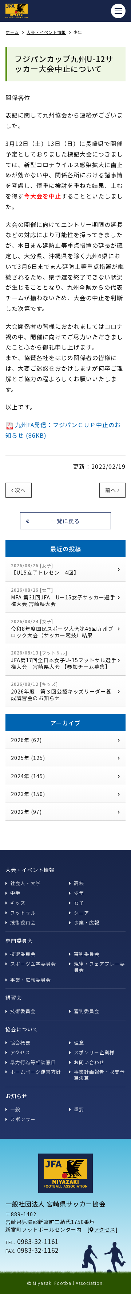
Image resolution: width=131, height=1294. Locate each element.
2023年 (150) (28, 793)
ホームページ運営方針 (35, 1071)
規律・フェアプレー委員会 (99, 966)
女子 (79, 902)
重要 (79, 1109)
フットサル (23, 912)
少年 (79, 892)
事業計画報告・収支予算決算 (99, 1074)
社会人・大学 (25, 883)
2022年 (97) (26, 811)
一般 (15, 1109)
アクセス (20, 1052)
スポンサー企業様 (94, 1052)
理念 (79, 1042)
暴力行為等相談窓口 (33, 1062)
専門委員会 (19, 940)
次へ (20, 490)
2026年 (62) (26, 739)
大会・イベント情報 (46, 32)
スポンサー (23, 1119)
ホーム (12, 32)
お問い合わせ (89, 1062)
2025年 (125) (28, 757)
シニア (81, 912)
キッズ (17, 902)
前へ (110, 490)
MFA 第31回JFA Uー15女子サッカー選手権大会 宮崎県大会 (63, 597)
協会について (21, 1029)
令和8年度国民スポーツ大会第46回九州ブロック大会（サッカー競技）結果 (62, 628)
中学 (15, 892)
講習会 (13, 997)
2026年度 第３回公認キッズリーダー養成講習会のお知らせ (61, 691)
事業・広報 (86, 922)
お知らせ (16, 1096)
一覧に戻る (65, 521)
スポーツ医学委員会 (33, 963)
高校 (79, 883)
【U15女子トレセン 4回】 (45, 569)
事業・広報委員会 (30, 979)
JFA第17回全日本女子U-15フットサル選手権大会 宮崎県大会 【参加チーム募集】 (63, 659)
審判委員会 (86, 953)
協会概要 (20, 1042)
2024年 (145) (28, 776)
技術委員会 (23, 922)
